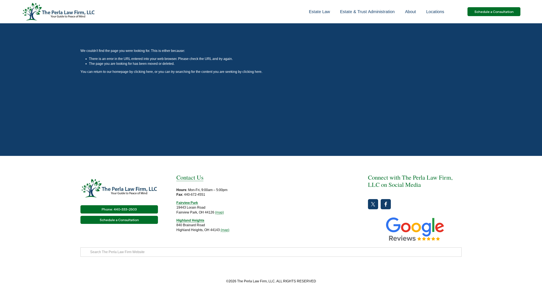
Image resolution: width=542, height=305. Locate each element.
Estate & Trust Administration (367, 11)
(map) (219, 212)
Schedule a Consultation (494, 12)
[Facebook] (386, 204)
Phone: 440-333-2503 (119, 209)
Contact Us (189, 177)
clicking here (143, 71)
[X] (373, 204)
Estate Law (319, 11)
